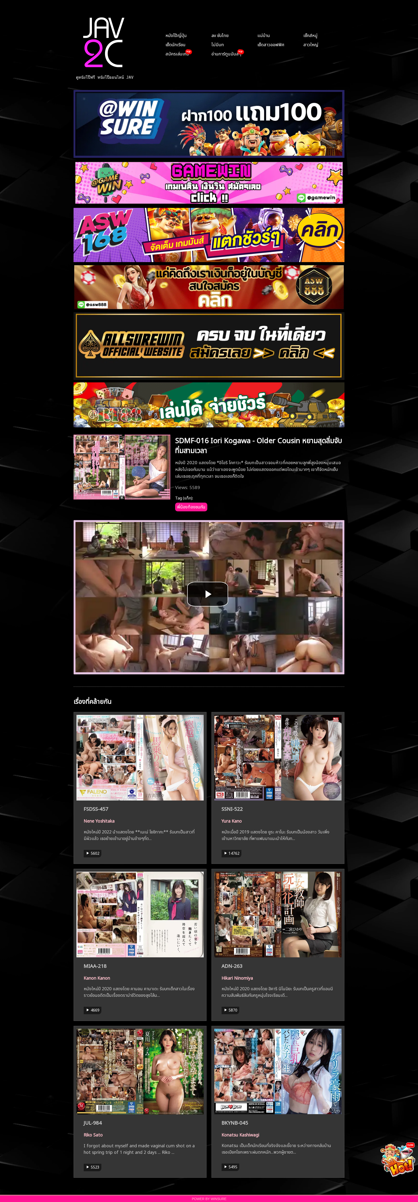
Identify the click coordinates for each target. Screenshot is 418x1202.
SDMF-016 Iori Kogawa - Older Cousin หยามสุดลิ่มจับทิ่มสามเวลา (258, 444)
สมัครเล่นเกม (177, 53)
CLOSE (410, 1145)
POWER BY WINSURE (209, 1199)
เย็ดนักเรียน (175, 44)
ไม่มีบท (217, 44)
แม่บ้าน (263, 35)
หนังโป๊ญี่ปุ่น (176, 35)
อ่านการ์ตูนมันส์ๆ (226, 53)
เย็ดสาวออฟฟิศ (270, 44)
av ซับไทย (220, 35)
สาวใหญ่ (310, 44)
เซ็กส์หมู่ (310, 35)
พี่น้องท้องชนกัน (191, 506)
